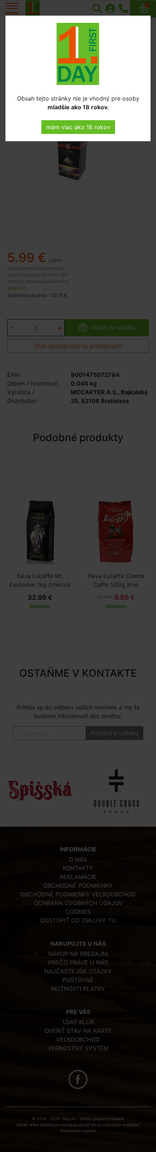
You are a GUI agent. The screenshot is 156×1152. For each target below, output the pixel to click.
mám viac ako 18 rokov (78, 127)
